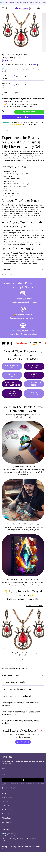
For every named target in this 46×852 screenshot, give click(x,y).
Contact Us (5, 806)
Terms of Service (7, 814)
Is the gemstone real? (11, 675)
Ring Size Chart (7, 810)
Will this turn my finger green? (15, 668)
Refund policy (6, 822)
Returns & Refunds (8, 275)
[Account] (38, 8)
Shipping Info (6, 269)
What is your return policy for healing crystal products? (21, 721)
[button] (7, 8)
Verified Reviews (7, 798)
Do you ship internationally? (14, 682)
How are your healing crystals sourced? (18, 689)
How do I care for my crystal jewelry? (17, 696)
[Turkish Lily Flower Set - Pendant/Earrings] (23, 630)
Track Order (6, 802)
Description (6, 131)
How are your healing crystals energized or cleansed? (20, 703)
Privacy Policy (34, 783)
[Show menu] (2, 8)
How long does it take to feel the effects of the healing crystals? (21, 712)
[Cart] (43, 8)
